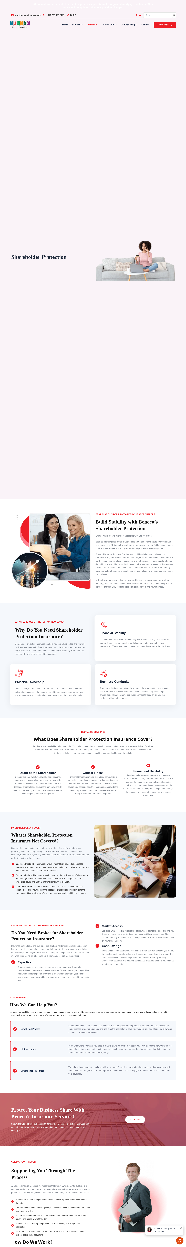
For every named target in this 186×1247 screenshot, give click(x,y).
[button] (165, 25)
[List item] (136, 15)
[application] (81, 25)
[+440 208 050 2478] (53, 15)
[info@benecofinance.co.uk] (26, 15)
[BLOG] (71, 15)
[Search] (174, 15)
